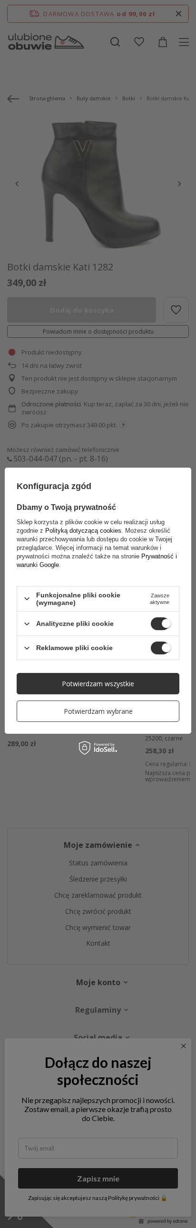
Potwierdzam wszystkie (98, 683)
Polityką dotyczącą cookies (83, 530)
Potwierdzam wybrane (98, 711)
